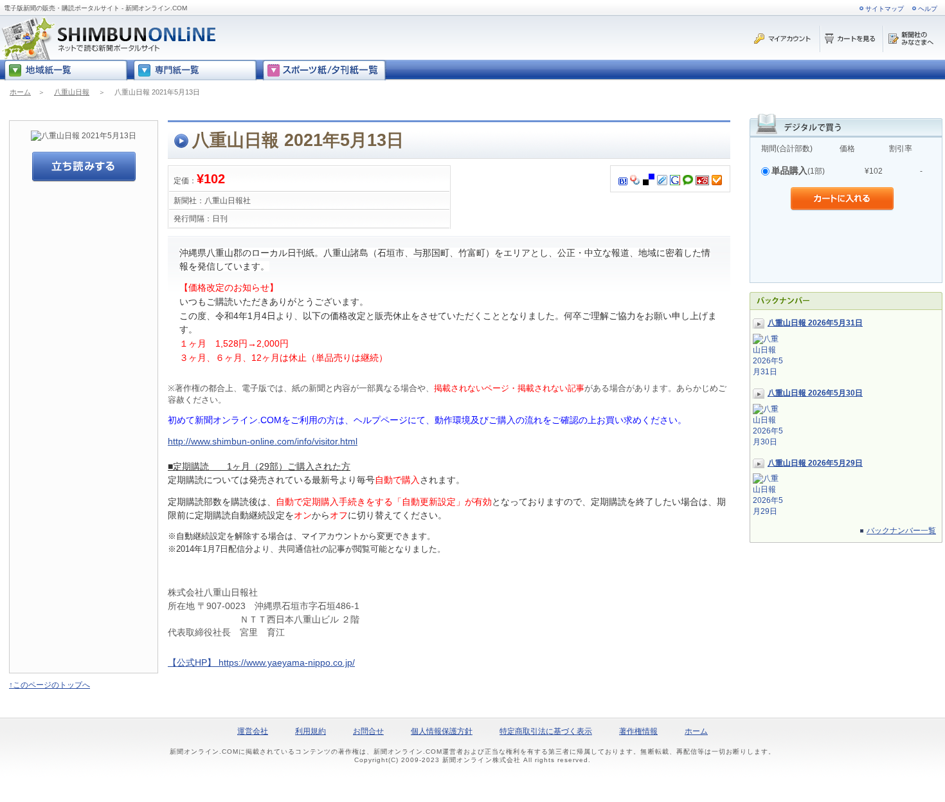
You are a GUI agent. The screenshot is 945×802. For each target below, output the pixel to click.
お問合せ (368, 731)
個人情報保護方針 (442, 731)
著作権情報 (638, 731)
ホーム (20, 92)
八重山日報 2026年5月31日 (815, 322)
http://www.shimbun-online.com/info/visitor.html (262, 441)
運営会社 (252, 731)
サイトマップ (884, 8)
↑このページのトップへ (49, 684)
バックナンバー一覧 (901, 530)
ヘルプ (927, 8)
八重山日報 (71, 92)
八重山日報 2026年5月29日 (815, 463)
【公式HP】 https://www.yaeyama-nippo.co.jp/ (261, 662)
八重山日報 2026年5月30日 (815, 392)
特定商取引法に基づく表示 (546, 731)
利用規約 (310, 731)
